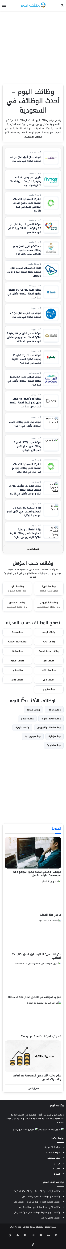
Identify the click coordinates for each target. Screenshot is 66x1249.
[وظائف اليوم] (33, 5)
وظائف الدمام (49, 642)
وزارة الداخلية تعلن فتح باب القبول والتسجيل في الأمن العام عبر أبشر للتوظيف (24, 511)
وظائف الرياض (48, 632)
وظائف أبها (17, 651)
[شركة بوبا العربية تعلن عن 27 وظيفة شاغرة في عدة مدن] (51, 314)
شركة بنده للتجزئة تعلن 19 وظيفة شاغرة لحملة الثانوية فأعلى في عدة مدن (26, 359)
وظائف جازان (17, 680)
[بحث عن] (62, 6)
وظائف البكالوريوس (49, 605)
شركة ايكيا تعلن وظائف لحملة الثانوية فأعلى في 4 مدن (25, 424)
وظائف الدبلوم (17, 588)
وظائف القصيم (17, 661)
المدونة (56, 828)
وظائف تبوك (17, 670)
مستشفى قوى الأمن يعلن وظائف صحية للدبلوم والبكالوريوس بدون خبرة (27, 250)
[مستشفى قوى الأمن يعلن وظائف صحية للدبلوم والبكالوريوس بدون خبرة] (51, 248)
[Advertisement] (33, 47)
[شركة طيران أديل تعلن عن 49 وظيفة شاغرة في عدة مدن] (51, 158)
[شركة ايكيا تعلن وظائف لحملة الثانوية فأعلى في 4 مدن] (51, 423)
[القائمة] (4, 6)
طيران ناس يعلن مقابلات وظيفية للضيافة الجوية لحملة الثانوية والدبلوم (25, 181)
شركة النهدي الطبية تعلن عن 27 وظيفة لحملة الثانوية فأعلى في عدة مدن (24, 228)
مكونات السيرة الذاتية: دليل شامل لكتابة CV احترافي (36, 956)
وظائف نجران (49, 689)
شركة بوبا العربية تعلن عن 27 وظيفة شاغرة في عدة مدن (25, 315)
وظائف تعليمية (54, 745)
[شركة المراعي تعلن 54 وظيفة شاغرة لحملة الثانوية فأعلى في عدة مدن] (51, 379)
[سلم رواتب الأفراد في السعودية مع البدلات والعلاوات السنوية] (33, 1056)
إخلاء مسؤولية (53, 1158)
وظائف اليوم (23, 1227)
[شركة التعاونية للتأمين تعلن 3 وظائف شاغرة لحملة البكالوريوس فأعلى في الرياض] (51, 488)
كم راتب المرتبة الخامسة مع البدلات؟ (41, 1036)
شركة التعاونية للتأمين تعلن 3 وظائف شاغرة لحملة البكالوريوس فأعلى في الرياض (25, 490)
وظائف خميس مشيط (50, 1212)
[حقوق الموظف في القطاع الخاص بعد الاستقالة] (33, 978)
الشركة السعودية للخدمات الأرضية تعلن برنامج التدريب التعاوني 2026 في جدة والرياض (27, 205)
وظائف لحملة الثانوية (51, 719)
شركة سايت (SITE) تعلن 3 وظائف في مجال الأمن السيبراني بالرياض (27, 446)
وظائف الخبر (48, 661)
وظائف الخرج (54, 1207)
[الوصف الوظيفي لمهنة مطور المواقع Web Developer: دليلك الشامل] (33, 853)
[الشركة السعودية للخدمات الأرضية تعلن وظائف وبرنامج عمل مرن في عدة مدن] (51, 466)
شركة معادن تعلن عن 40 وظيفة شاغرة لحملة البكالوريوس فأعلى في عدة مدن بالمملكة (24, 337)
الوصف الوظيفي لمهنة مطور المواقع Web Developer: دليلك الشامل (37, 873)
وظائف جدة (17, 632)
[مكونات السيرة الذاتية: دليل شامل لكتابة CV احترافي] (33, 935)
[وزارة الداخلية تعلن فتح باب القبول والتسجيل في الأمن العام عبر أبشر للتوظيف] (51, 510)
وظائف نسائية (33, 710)
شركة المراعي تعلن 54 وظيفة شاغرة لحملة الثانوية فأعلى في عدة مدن (24, 381)
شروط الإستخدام (53, 1153)
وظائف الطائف (49, 670)
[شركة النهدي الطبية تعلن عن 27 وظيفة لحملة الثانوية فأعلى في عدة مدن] (51, 227)
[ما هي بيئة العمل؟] (33, 895)
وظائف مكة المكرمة (17, 642)
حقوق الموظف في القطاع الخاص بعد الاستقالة (34, 996)
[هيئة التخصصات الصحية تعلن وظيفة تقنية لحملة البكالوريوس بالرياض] (51, 270)
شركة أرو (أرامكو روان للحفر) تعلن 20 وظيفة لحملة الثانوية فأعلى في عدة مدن (25, 402)
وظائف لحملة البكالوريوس (49, 727)
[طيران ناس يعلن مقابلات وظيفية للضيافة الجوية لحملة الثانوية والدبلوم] (51, 180)
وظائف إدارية (55, 736)
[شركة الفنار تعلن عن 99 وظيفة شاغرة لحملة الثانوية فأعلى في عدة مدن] (51, 292)
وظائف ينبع (55, 1196)
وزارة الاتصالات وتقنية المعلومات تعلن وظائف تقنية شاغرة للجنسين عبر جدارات (25, 533)
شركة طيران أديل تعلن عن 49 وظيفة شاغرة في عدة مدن (25, 159)
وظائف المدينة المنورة (49, 651)
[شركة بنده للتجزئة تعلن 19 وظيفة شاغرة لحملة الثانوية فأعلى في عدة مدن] (51, 357)
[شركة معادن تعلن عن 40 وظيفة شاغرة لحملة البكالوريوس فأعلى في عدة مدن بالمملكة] (51, 336)
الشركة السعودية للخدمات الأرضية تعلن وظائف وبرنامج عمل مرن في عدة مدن (26, 468)
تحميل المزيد (33, 549)
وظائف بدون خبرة (33, 736)
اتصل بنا (56, 1169)
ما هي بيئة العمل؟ (50, 914)
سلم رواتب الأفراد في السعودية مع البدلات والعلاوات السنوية (37, 1077)
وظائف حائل (48, 680)
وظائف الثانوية (49, 588)
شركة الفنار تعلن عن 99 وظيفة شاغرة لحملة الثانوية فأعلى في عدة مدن (24, 294)
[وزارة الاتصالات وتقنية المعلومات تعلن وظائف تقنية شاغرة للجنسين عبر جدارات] (51, 532)
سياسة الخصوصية (52, 1147)
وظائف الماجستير (17, 605)
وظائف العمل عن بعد (50, 1218)
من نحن (57, 1163)
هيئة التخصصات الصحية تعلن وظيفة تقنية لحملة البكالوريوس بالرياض (24, 272)
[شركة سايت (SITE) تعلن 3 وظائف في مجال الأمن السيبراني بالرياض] (51, 445)
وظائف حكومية (22, 727)
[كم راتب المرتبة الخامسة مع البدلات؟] (33, 1017)
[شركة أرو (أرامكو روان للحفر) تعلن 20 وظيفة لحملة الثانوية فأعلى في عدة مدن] (51, 401)
